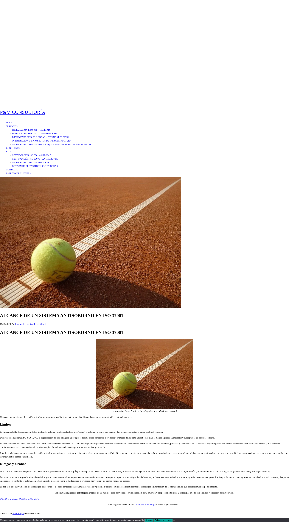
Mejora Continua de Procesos (30, 162)
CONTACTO (12, 169)
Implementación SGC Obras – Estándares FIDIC (40, 137)
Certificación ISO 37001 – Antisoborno (35, 159)
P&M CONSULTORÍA (22, 112)
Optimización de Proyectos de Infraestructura (41, 141)
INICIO (9, 122)
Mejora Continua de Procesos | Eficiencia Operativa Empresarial (52, 144)
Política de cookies (163, 520)
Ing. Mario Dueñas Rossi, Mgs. (30, 324)
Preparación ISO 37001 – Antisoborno (34, 133)
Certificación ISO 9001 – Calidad (31, 155)
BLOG (9, 151)
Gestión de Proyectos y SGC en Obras (35, 166)
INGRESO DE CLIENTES (18, 173)
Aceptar (149, 520)
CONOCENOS (13, 148)
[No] (174, 520)
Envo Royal (18, 513)
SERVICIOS (11, 126)
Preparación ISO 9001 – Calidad (31, 130)
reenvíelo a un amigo (146, 504)
